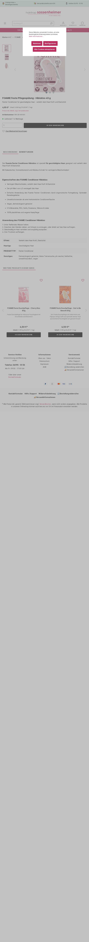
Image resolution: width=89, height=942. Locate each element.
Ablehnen (37, 43)
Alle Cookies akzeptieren (44, 49)
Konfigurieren (50, 43)
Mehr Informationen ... (36, 36)
